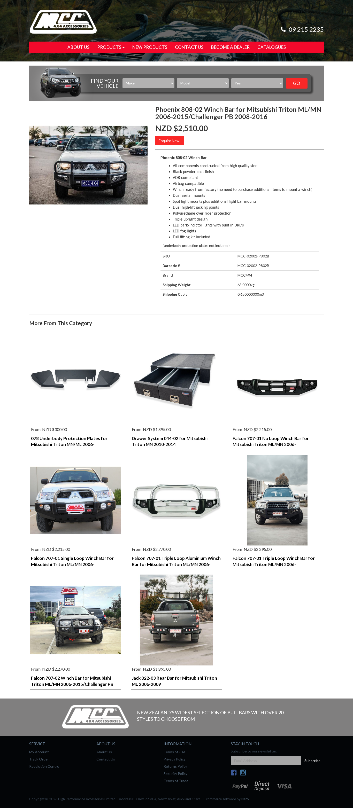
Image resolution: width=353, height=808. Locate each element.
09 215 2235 (305, 29)
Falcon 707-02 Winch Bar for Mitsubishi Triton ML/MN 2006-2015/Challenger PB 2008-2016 (72, 684)
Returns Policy (175, 766)
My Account (39, 752)
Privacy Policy (175, 759)
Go (296, 83)
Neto (245, 799)
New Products (149, 47)
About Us (78, 47)
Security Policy (175, 773)
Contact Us (189, 47)
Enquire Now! (170, 140)
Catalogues (271, 47)
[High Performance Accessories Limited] (63, 21)
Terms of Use (174, 752)
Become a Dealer (230, 47)
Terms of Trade (176, 781)
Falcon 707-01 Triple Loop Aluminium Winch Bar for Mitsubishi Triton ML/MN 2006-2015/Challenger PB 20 (176, 564)
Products (109, 47)
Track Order (39, 759)
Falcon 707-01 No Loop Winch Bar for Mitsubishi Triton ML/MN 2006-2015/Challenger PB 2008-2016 (271, 444)
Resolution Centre (44, 766)
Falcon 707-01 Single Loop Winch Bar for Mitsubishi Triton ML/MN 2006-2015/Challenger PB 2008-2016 (72, 564)
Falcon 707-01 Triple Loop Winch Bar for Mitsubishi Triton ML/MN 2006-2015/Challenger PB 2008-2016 (274, 564)
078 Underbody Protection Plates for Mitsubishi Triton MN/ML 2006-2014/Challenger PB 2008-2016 (69, 444)
